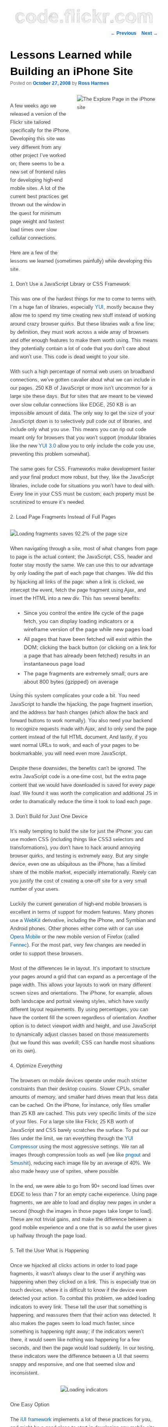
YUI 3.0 (47, 446)
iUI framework (36, 1419)
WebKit (32, 920)
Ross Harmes (93, 83)
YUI (99, 307)
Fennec (18, 945)
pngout (133, 1155)
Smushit (19, 1163)
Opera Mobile (25, 937)
